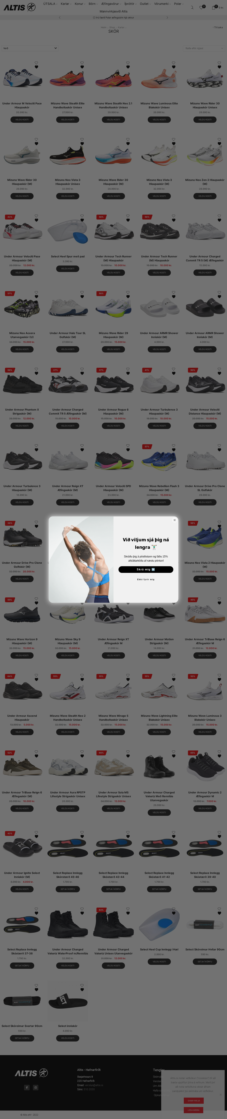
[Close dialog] (175, 520)
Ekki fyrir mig (146, 579)
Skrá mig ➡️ (146, 569)
